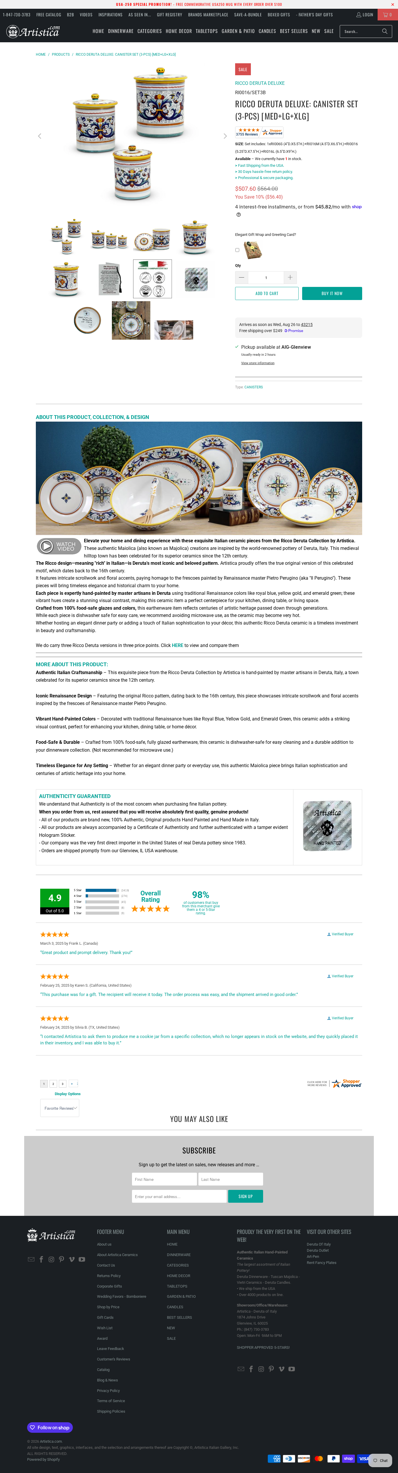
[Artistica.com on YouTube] (82, 1260)
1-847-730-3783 (17, 14)
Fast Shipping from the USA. (259, 165)
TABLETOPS (177, 1286)
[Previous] (40, 136)
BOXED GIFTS (279, 14)
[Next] (225, 136)
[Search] (385, 31)
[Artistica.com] (33, 31)
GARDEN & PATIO (181, 1296)
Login (368, 14)
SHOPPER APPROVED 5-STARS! (263, 1347)
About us (104, 1244)
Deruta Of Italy (319, 1244)
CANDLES (175, 1307)
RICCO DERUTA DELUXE (260, 83)
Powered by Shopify (43, 1459)
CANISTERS (253, 387)
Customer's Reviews (113, 1359)
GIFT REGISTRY (169, 14)
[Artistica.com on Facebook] (41, 1260)
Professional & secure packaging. (264, 178)
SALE (171, 1338)
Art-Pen (313, 1256)
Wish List (104, 1328)
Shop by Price (108, 1307)
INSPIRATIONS (110, 14)
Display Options (68, 1094)
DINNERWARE (179, 1255)
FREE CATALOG (48, 14)
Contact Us (106, 1265)
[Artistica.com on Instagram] (51, 1260)
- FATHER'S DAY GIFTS (314, 14)
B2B (70, 14)
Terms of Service (111, 1401)
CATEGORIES (178, 1265)
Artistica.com (51, 1441)
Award (102, 1338)
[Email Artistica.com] (31, 1260)
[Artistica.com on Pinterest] (61, 1260)
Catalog (103, 1369)
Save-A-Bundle (248, 14)
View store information (257, 363)
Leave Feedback (110, 1348)
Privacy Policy (108, 1390)
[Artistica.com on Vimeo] (72, 1260)
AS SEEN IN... (139, 14)
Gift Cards (105, 1317)
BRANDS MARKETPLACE (208, 14)
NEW (171, 1328)
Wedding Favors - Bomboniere (121, 1296)
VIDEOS (86, 14)
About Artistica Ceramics (117, 1255)
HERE (177, 645)
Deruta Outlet (318, 1250)
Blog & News (107, 1380)
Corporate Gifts (109, 1286)
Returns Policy (109, 1276)
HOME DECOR (178, 1276)
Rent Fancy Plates (322, 1262)
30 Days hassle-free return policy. (264, 171)
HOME (172, 1244)
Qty (238, 265)
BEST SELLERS (179, 1317)
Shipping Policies (111, 1411)
